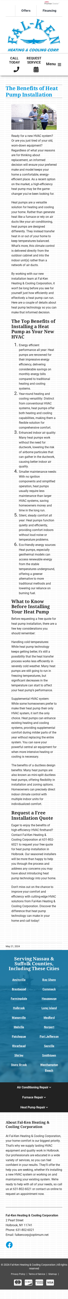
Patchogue (19, 1036)
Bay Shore (49, 979)
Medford (49, 1017)
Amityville (19, 979)
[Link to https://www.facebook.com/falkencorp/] (9, 1244)
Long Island (49, 1008)
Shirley (19, 1055)
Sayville (49, 1046)
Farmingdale (19, 998)
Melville (19, 1027)
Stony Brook (19, 1065)
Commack (49, 989)
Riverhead (19, 1046)
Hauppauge (49, 998)
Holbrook (19, 1008)
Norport (49, 1027)
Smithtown (49, 1055)
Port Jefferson (49, 1036)
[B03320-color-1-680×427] (34, 20)
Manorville (19, 1017)
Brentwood (19, 989)
